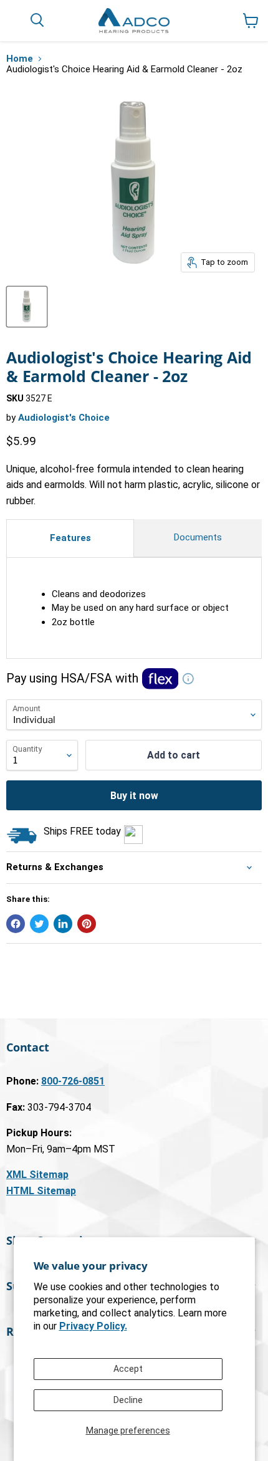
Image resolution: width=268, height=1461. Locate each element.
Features (70, 538)
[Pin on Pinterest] (86, 923)
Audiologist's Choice (64, 417)
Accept (128, 1369)
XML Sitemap (37, 1175)
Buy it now (134, 796)
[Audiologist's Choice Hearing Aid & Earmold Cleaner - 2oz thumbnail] (27, 307)
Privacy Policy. (93, 1326)
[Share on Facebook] (15, 923)
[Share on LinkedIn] (63, 923)
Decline (128, 1400)
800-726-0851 (73, 1081)
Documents (198, 537)
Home (19, 59)
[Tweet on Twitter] (39, 923)
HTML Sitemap (41, 1191)
